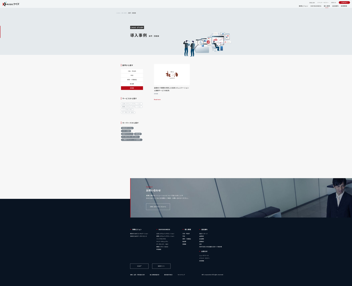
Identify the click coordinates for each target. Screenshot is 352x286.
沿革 (200, 244)
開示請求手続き (168, 275)
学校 (132, 75)
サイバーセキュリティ (162, 241)
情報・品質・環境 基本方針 (137, 275)
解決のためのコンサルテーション (139, 233)
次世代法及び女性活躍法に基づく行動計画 (210, 247)
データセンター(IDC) (128, 112)
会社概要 (201, 239)
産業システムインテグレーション (131, 106)
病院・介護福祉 (132, 79)
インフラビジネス (127, 109)
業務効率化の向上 (127, 128)
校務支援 (137, 134)
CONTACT (344, 2)
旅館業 (132, 88)
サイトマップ (181, 275)
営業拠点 (201, 241)
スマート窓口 (126, 131)
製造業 (132, 84)
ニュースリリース (204, 255)
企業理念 (201, 236)
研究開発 (158, 249)
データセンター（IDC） (162, 244)
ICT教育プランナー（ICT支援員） (131, 140)
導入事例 (124, 13)
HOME (118, 13)
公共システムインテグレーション (131, 104)
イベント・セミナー (204, 258)
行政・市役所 (132, 71)
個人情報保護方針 (154, 275)
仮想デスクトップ (127, 134)
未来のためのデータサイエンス (138, 236)
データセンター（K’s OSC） (130, 137)
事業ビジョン (137, 229)
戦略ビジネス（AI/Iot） (162, 247)
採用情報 (201, 261)
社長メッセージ (203, 233)
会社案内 (204, 229)
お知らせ (204, 251)
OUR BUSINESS (164, 229)
